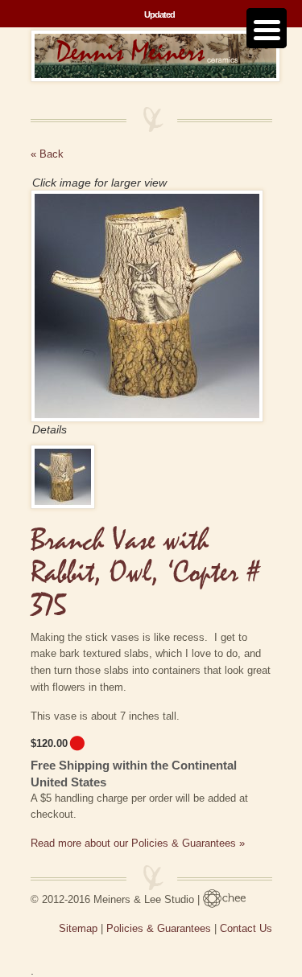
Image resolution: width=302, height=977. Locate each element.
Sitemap (78, 928)
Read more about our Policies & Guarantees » (138, 843)
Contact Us (246, 928)
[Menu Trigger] (266, 28)
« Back (47, 154)
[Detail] (67, 477)
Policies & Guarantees (158, 928)
